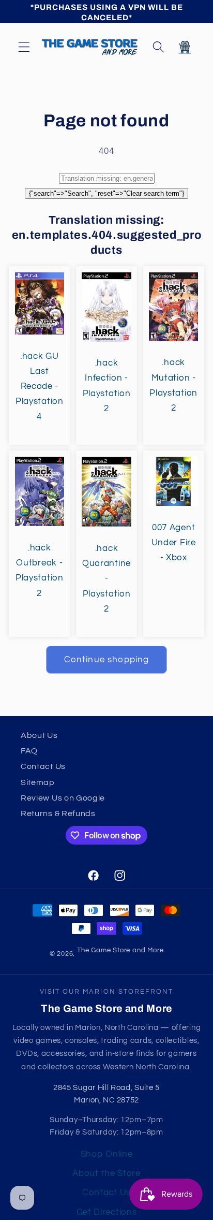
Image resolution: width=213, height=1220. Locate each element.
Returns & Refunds (58, 813)
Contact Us (43, 766)
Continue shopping (106, 659)
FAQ (29, 751)
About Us (39, 735)
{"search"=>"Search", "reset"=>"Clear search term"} (106, 193)
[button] (24, 47)
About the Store (106, 1173)
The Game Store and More (120, 950)
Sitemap (38, 782)
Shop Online (107, 1154)
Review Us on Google (63, 798)
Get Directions (107, 1212)
